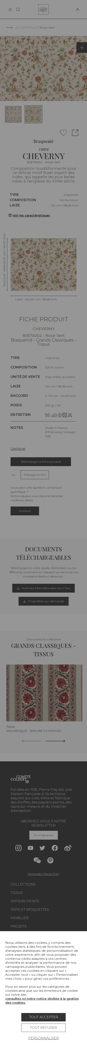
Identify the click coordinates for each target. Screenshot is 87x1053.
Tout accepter (43, 1017)
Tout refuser (43, 1028)
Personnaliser (43, 1038)
